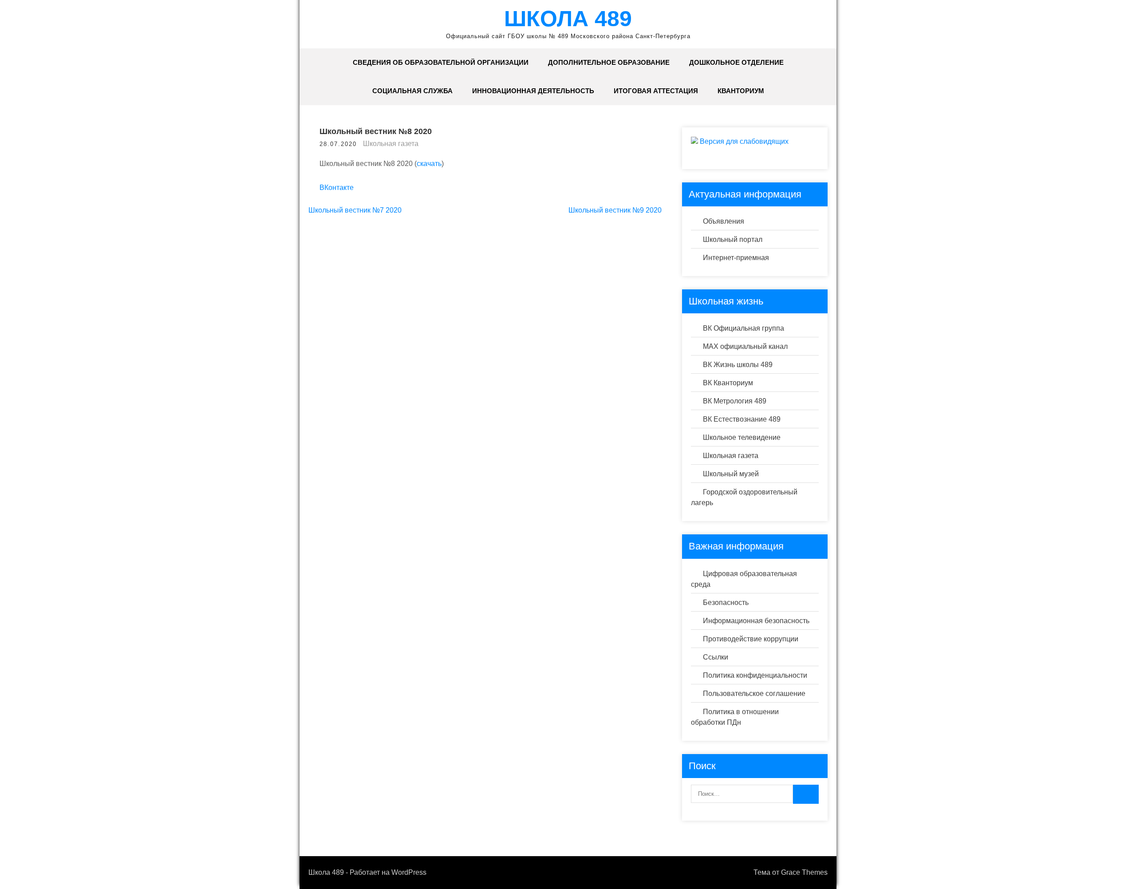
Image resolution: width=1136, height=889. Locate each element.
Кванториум (741, 91)
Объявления (723, 221)
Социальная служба (412, 91)
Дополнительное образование (609, 62)
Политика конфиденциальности (755, 675)
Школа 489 (568, 18)
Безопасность (726, 602)
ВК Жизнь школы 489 (738, 364)
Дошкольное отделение (736, 62)
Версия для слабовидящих (743, 141)
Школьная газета (390, 143)
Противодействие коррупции (750, 639)
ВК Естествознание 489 (742, 419)
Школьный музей (731, 474)
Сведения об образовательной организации (441, 62)
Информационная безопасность (756, 620)
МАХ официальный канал (745, 346)
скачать (429, 163)
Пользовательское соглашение (754, 693)
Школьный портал (732, 239)
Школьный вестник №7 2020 (355, 210)
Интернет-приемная (736, 257)
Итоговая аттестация (656, 91)
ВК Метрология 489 (734, 401)
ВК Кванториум (728, 383)
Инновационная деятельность (533, 91)
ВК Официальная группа (743, 328)
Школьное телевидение (742, 437)
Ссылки (715, 657)
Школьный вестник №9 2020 (615, 210)
